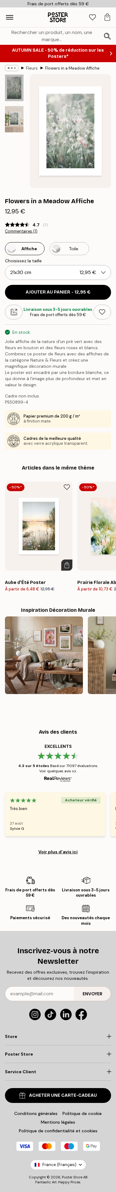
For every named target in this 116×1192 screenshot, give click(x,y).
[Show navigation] (9, 17)
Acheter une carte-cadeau (63, 1095)
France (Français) (59, 1164)
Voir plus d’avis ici (58, 852)
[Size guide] (14, 312)
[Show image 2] (14, 119)
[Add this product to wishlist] (102, 312)
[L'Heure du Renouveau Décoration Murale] (44, 655)
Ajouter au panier (58, 292)
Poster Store (72, 1177)
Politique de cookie (82, 1113)
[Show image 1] (14, 88)
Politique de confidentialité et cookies (58, 1131)
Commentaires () (21, 231)
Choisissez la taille (23, 261)
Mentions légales (58, 1122)
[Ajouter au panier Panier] (66, 565)
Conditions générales (36, 1113)
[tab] (92, 17)
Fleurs (32, 68)
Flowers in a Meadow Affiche (72, 68)
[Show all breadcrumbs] (12, 68)
